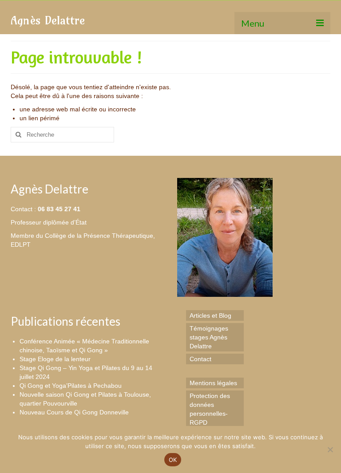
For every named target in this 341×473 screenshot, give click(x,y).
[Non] (329, 449)
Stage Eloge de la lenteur (55, 359)
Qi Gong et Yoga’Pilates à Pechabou (71, 385)
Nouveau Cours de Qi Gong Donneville (74, 412)
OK (173, 459)
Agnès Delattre (48, 20)
